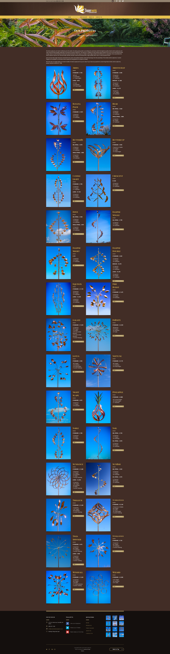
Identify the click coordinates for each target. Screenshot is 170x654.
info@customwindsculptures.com (55, 629)
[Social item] (117, 1)
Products (75, 17)
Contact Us (99, 17)
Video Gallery (83, 17)
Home (69, 17)
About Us (91, 17)
